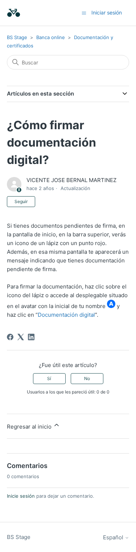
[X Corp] (20, 337)
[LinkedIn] (31, 337)
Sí (49, 378)
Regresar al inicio (30, 426)
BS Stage (17, 37)
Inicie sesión (21, 496)
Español (114, 537)
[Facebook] (10, 337)
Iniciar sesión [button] (106, 12)
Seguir (21, 201)
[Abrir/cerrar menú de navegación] (84, 12)
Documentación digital (66, 314)
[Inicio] (13, 13)
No (87, 378)
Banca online (51, 37)
